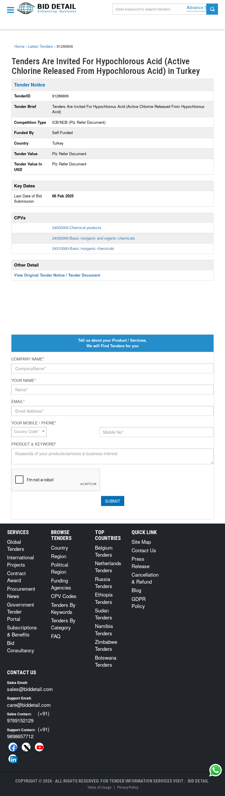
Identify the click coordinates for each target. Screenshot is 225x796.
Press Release (140, 562)
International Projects (20, 560)
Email (18, 401)
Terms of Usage (99, 787)
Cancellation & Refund (145, 578)
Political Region (59, 568)
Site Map (141, 541)
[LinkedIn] (12, 758)
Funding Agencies (61, 584)
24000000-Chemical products (76, 227)
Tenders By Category (63, 624)
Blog (136, 590)
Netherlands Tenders (108, 566)
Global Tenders (15, 545)
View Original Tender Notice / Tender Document (57, 275)
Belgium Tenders (103, 551)
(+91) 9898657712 (28, 732)
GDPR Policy (139, 602)
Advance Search (202, 7)
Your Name (23, 380)
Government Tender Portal (20, 611)
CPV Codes (63, 595)
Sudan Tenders (103, 614)
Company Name (27, 359)
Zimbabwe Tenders (106, 645)
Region (58, 556)
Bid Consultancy (20, 646)
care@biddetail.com (29, 704)
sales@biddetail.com (30, 688)
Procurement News (21, 592)
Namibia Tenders (104, 629)
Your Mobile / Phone (33, 423)
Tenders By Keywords (63, 608)
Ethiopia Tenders (103, 598)
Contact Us (144, 550)
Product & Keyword (33, 444)
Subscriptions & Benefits (22, 631)
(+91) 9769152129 (28, 716)
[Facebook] (12, 747)
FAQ (55, 636)
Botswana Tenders (105, 661)
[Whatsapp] (215, 770)
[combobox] (29, 432)
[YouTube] (39, 747)
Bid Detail (198, 781)
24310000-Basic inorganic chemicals (83, 248)
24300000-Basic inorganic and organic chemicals (93, 238)
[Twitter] (26, 747)
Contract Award (16, 576)
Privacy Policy (127, 787)
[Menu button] (12, 9)
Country (59, 547)
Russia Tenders (103, 582)
